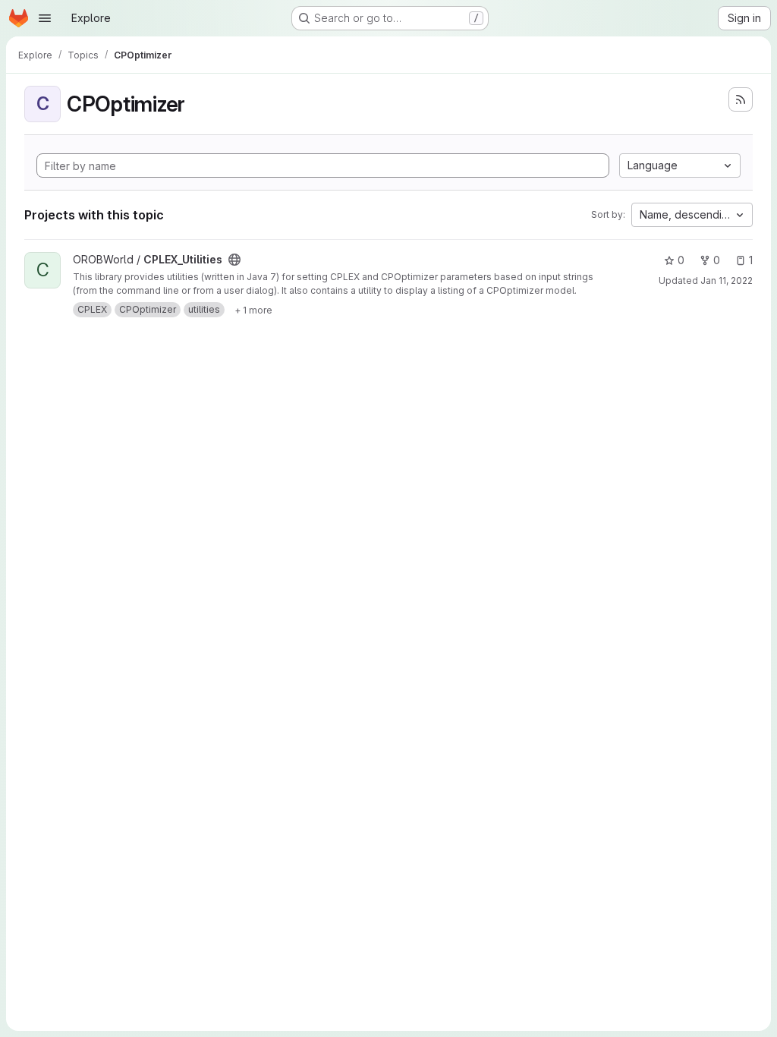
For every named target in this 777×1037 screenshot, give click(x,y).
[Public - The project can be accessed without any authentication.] (234, 260)
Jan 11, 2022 (726, 280)
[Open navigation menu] (45, 18)
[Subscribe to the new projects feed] (740, 99)
